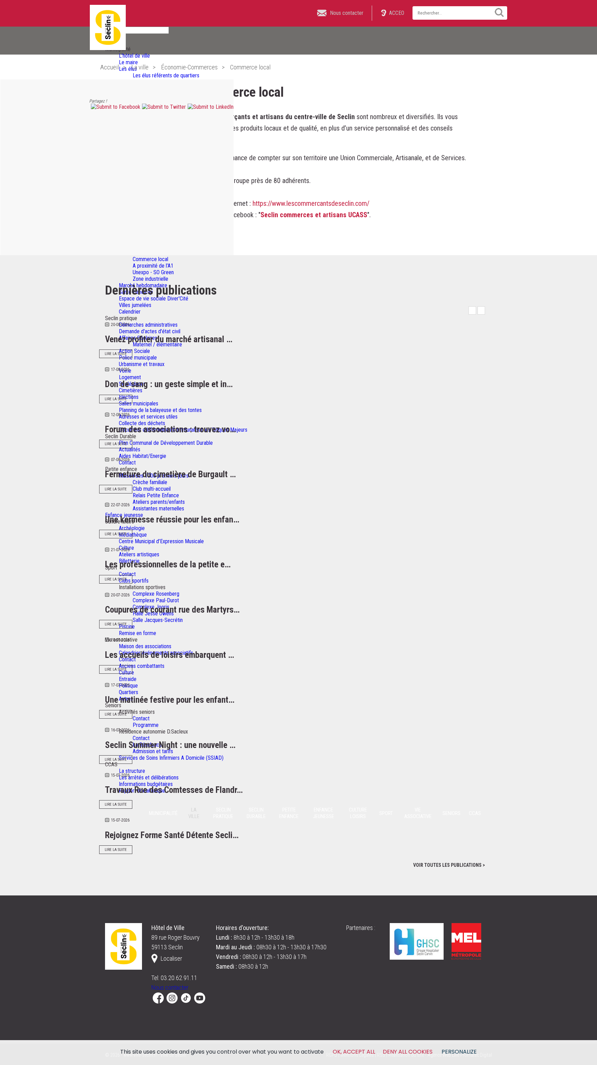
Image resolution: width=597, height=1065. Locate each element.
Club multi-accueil (152, 489)
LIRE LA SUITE (116, 354)
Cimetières (130, 390)
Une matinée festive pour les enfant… (170, 700)
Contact (127, 462)
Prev (472, 310)
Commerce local (150, 259)
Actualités (129, 449)
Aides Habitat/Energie (142, 456)
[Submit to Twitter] (163, 107)
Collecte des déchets (142, 423)
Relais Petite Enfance (156, 495)
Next (481, 310)
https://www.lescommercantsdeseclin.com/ (311, 203)
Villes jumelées (135, 305)
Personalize (459, 1052)
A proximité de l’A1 (153, 265)
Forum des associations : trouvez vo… (170, 429)
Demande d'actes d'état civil (149, 331)
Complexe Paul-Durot (156, 600)
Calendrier (130, 311)
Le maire (128, 62)
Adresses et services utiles (148, 416)
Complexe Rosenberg (156, 594)
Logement (130, 377)
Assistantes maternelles (158, 508)
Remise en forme (137, 633)
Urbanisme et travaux (141, 364)
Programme (146, 725)
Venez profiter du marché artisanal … (169, 339)
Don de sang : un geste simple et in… (169, 384)
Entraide (127, 679)
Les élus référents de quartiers (166, 75)
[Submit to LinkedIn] (210, 107)
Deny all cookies (408, 1052)
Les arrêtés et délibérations (149, 777)
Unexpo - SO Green (153, 272)
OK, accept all (354, 1052)
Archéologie (132, 528)
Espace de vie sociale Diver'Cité (153, 298)
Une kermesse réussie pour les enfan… (172, 520)
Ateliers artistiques (139, 554)
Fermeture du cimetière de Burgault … (170, 474)
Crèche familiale (150, 482)
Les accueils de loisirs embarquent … (169, 655)
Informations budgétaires (146, 784)
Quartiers (128, 692)
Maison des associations (145, 646)
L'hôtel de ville (134, 55)
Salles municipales (138, 403)
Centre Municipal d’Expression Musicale (161, 541)
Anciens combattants (141, 666)
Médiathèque (133, 534)
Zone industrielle (150, 279)
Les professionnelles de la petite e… (168, 564)
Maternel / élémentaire (157, 344)
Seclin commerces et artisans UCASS (313, 215)
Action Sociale (134, 351)
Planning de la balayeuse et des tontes (160, 410)
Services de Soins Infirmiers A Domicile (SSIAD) (171, 758)
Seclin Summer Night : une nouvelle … (170, 745)
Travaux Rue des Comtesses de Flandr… (174, 790)
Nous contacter (169, 987)
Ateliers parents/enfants (159, 502)
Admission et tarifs (153, 751)
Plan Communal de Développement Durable (166, 443)
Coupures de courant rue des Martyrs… (172, 610)
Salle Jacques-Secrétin (158, 620)
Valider (497, 12)
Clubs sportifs (134, 580)
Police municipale (138, 357)
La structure (132, 771)
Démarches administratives (148, 325)
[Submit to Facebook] (114, 107)
